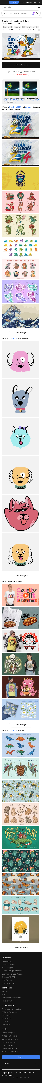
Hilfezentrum (7, 1001)
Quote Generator (9, 1048)
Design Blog (7, 961)
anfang (17, 27)
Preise (4, 991)
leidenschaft (26, 27)
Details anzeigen (10, 102)
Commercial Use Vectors (12, 974)
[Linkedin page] (28, 1078)
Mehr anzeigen (21, 332)
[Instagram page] (13, 1078)
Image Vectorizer (9, 1042)
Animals (14, 338)
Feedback (6, 1024)
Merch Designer (8, 1032)
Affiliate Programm (10, 1012)
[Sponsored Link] (12, 88)
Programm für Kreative (11, 1009)
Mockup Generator (10, 1039)
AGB (3, 994)
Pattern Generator (10, 1051)
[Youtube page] (24, 1078)
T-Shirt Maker (7, 1045)
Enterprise (6, 1015)
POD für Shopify (8, 983)
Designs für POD (9, 977)
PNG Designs (7, 967)
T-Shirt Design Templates (13, 971)
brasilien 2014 (8, 27)
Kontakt (5, 1021)
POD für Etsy (7, 980)
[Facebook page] (17, 1078)
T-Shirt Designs (8, 964)
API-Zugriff (6, 1018)
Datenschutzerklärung (11, 997)
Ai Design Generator (10, 1036)
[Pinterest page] (21, 1078)
